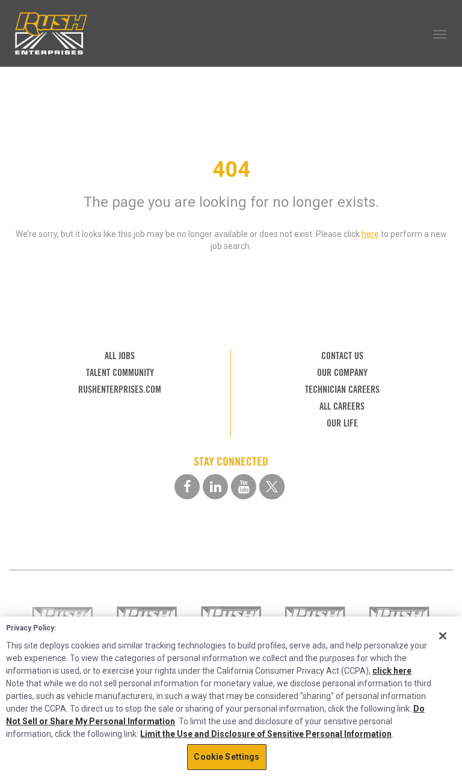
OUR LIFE (342, 423)
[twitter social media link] (272, 486)
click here (391, 671)
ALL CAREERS (342, 406)
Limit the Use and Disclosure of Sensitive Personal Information (266, 734)
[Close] (443, 636)
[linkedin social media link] (215, 486)
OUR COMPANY (342, 372)
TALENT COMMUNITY (120, 372)
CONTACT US (342, 356)
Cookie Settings (226, 757)
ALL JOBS (120, 356)
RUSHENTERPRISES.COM (119, 389)
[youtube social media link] (243, 486)
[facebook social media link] (187, 486)
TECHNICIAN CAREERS (342, 389)
